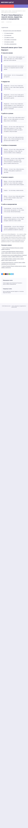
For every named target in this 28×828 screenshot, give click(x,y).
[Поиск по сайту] (21, 6)
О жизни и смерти (9, 41)
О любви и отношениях (10, 39)
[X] (6, 274)
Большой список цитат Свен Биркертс (12, 30)
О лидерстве (7, 35)
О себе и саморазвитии (10, 44)
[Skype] (11, 274)
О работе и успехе (9, 37)
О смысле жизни (8, 33)
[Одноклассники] (4, 274)
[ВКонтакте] (2, 274)
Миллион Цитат (7, 2)
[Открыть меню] (7, 6)
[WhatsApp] (9, 274)
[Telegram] (13, 274)
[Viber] (7, 274)
